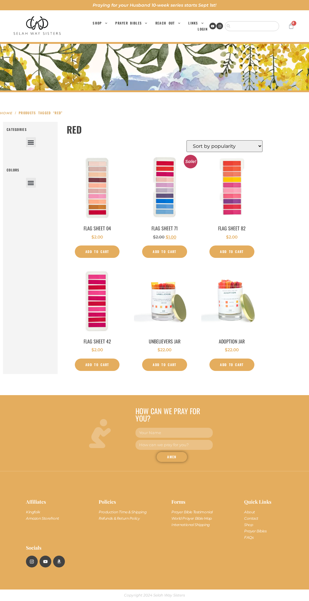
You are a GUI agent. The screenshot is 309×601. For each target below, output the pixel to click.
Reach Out (165, 23)
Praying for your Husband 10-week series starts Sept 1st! (154, 5)
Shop (97, 23)
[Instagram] (219, 26)
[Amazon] (59, 561)
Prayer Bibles (128, 23)
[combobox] (252, 26)
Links (193, 23)
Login (203, 29)
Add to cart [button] (97, 251)
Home (6, 113)
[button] (31, 142)
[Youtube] (212, 26)
